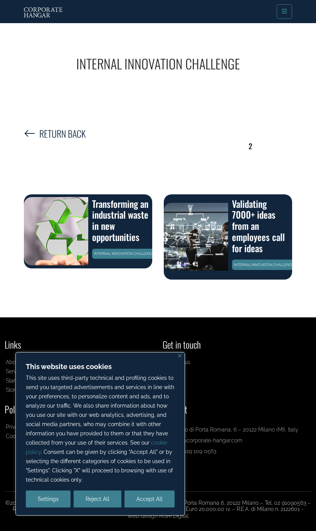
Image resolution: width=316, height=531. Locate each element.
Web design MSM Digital (158, 515)
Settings (48, 499)
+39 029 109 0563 (193, 451)
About (13, 362)
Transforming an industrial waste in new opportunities (120, 220)
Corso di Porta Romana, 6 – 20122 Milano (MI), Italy (234, 429)
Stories (14, 389)
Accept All (149, 499)
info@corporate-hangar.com (206, 440)
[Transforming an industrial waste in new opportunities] (56, 231)
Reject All (97, 499)
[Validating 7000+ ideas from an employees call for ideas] (196, 237)
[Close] (180, 355)
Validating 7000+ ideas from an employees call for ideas (258, 226)
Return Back (62, 133)
